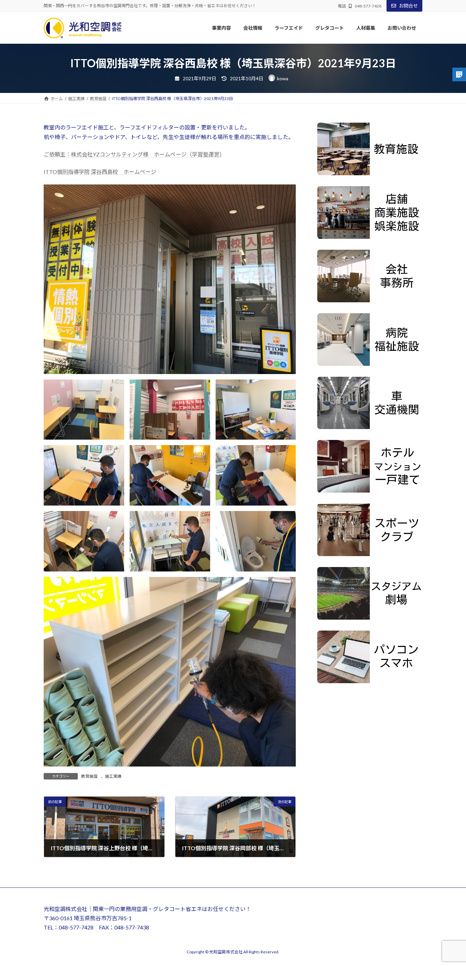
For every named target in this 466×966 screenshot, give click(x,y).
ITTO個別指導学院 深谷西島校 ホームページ (100, 171)
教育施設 (89, 776)
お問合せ (408, 6)
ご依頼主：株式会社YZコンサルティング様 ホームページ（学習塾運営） (133, 154)
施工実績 (113, 776)
